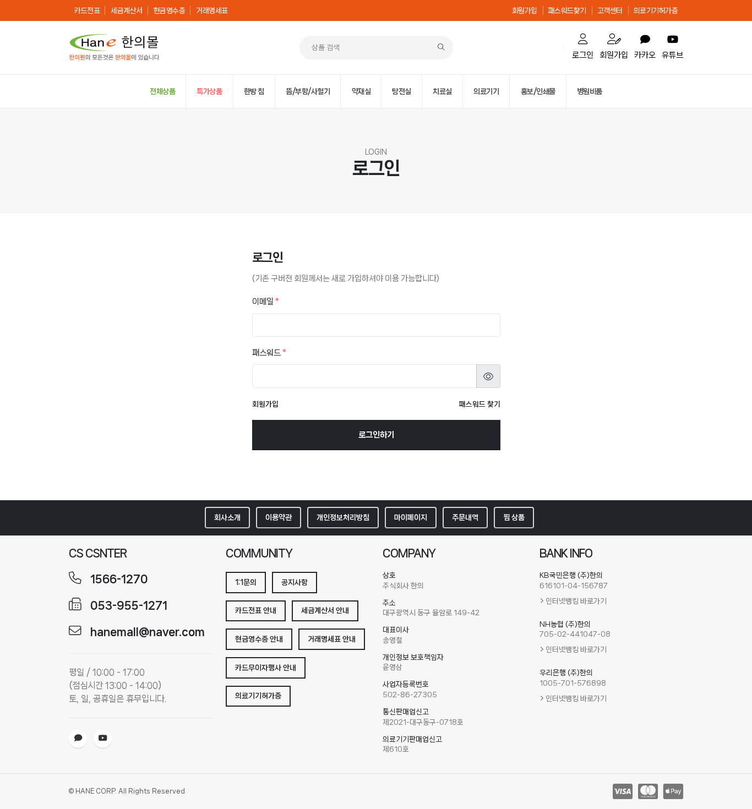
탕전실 (401, 91)
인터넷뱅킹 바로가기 (576, 601)
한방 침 (254, 91)
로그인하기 (376, 434)
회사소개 (227, 517)
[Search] (441, 47)
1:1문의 (246, 582)
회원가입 (524, 10)
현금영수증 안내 (259, 639)
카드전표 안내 (255, 610)
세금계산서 (127, 10)
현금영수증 (170, 10)
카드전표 (87, 10)
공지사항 (294, 582)
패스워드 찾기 (479, 404)
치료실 (442, 91)
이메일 (265, 301)
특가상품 (209, 91)
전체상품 (162, 91)
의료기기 (486, 91)
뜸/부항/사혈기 (308, 91)
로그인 (582, 55)
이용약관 (278, 517)
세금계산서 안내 (325, 610)
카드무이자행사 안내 (265, 667)
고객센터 (610, 10)
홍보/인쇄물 (538, 91)
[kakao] (78, 739)
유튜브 (672, 55)
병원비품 (589, 91)
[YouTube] (103, 739)
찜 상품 (514, 517)
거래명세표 (212, 10)
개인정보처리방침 (343, 517)
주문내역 (465, 517)
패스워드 (269, 352)
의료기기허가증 (656, 10)
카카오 (645, 55)
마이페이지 (410, 517)
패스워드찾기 (567, 10)
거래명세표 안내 (332, 639)
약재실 (361, 91)
